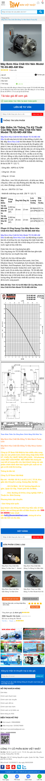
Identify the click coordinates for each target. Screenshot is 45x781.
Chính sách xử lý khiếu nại (10, 710)
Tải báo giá (40, 75)
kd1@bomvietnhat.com (16, 515)
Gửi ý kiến (35, 607)
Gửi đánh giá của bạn (10, 599)
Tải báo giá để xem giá (14, 95)
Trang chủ (4, 18)
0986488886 (15, 722)
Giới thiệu (4, 692)
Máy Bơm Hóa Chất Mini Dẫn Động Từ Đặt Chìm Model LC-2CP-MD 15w (10, 591)
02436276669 (18, 725)
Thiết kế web (23, 772)
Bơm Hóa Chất (13, 142)
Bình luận (13, 70)
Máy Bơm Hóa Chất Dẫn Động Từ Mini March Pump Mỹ (19, 19)
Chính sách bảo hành (8, 706)
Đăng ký (39, 676)
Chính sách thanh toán (8, 696)
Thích (11, 621)
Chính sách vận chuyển (9, 699)
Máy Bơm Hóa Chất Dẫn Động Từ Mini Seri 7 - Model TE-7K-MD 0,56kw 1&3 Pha (11, 568)
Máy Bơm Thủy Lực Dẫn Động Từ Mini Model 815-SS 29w (33, 591)
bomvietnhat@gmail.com (16, 729)
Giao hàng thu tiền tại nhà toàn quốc (20, 101)
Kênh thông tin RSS (7, 714)
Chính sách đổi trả (7, 703)
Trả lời (4, 621)
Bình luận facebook (30, 599)
